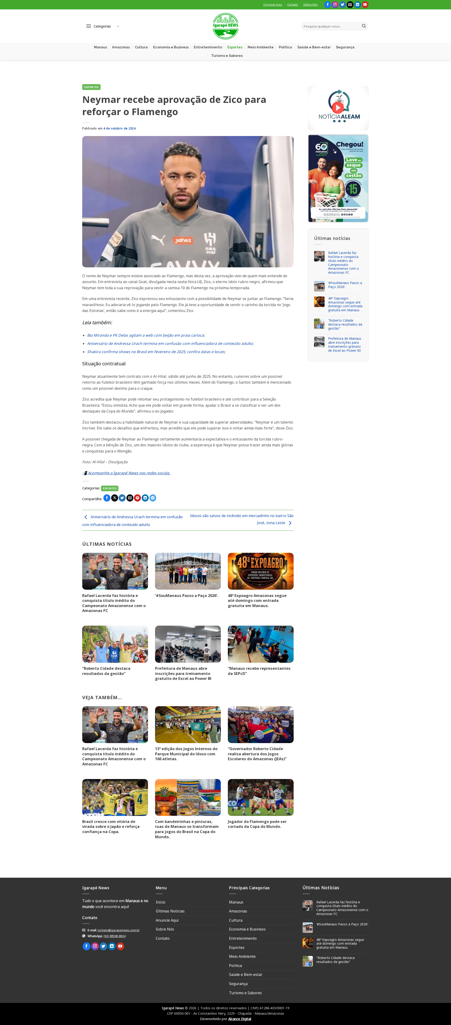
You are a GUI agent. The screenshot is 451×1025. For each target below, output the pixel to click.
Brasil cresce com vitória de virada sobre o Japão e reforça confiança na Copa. (111, 826)
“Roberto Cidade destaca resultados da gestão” (106, 671)
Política (285, 47)
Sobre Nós (310, 4)
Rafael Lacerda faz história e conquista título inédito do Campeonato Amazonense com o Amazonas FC (114, 603)
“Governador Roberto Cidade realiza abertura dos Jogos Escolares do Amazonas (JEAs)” (257, 753)
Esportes (234, 47)
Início (160, 902)
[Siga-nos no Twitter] (342, 4)
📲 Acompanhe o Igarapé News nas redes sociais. (126, 472)
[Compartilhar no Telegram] (152, 498)
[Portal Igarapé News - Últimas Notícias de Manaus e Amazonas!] (225, 26)
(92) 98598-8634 (114, 936)
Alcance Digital (239, 1019)
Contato (292, 4)
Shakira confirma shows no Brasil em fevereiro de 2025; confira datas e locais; (156, 351)
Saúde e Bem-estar (314, 47)
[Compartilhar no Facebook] (106, 498)
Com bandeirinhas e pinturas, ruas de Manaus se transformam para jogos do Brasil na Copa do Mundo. (187, 829)
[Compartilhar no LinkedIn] (145, 498)
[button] (102, 26)
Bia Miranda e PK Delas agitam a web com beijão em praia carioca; (146, 335)
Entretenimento (208, 47)
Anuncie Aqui (272, 4)
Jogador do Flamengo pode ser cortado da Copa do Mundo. (257, 824)
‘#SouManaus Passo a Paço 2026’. (186, 595)
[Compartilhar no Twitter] (122, 498)
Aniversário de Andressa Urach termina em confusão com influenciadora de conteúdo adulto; (170, 343)
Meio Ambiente (261, 47)
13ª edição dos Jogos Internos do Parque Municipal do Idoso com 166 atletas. (186, 753)
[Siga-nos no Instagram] (335, 4)
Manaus (100, 47)
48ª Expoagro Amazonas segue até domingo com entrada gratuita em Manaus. (257, 600)
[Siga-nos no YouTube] (365, 4)
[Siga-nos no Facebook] (327, 4)
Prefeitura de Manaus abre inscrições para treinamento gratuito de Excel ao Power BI (183, 673)
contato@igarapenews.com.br (118, 930)
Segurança (345, 47)
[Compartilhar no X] (114, 498)
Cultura (141, 47)
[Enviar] (364, 26)
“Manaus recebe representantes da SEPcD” (259, 671)
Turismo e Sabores (227, 56)
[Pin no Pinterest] (137, 498)
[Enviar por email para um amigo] (129, 498)
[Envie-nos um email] (350, 4)
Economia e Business (171, 47)
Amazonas (121, 47)
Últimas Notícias (170, 911)
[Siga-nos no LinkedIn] (357, 4)
